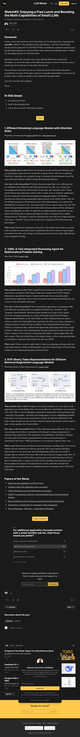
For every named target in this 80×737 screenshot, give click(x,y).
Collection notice (52, 723)
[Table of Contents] (2, 368)
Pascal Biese (13, 23)
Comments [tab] (9, 621)
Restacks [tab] (17, 621)
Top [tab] (7, 645)
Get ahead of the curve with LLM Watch (17, 654)
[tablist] (12, 621)
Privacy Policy (55, 695)
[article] (40, 655)
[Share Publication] (56, 3)
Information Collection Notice (39, 695)
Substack (30, 733)
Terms (44, 723)
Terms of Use (49, 693)
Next (69, 607)
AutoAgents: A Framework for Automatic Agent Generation (32, 505)
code (26, 256)
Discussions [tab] (19, 645)
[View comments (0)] (13, 30)
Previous (12, 607)
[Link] (1, 37)
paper (29, 135)
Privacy (38, 723)
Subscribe (64, 3)
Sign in (73, 3)
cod (33, 135)
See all (8, 694)
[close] (58, 659)
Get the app (50, 728)
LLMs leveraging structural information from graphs (29, 490)
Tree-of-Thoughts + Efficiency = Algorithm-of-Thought (30, 508)
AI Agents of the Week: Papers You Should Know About (29, 651)
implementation (48, 135)
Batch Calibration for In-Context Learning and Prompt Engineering (36, 501)
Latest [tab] (12, 645)
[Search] (52, 3)
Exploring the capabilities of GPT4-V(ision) (26, 483)
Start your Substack (35, 728)
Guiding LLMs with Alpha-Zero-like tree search (28, 487)
